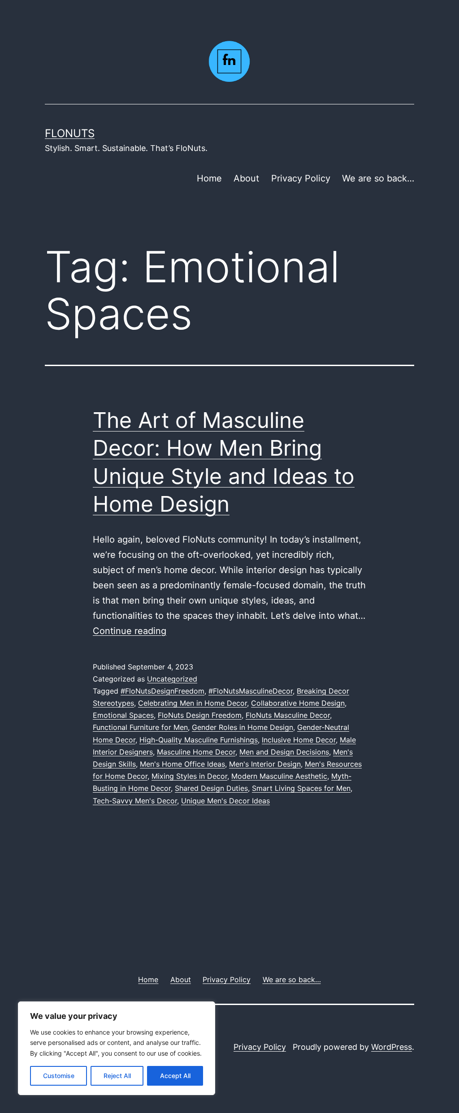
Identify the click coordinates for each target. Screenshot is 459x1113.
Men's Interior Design (265, 763)
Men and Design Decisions (284, 751)
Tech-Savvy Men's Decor (135, 800)
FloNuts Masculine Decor (288, 715)
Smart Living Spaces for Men (301, 788)
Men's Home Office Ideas (182, 763)
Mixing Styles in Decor (189, 776)
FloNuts (70, 133)
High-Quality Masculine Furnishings (198, 739)
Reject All (117, 1075)
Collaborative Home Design (298, 703)
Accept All (175, 1075)
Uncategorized (172, 678)
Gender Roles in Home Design (242, 727)
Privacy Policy (300, 178)
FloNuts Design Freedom (200, 715)
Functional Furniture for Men (140, 727)
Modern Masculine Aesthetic (279, 776)
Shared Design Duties (211, 788)
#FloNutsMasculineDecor (250, 690)
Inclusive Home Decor (299, 739)
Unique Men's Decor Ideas (225, 800)
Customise (58, 1075)
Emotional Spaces (123, 715)
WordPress (391, 1047)
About (246, 178)
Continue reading (129, 631)
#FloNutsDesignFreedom (162, 690)
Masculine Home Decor (196, 751)
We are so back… (378, 178)
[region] (116, 1048)
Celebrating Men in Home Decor (192, 703)
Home (209, 178)
